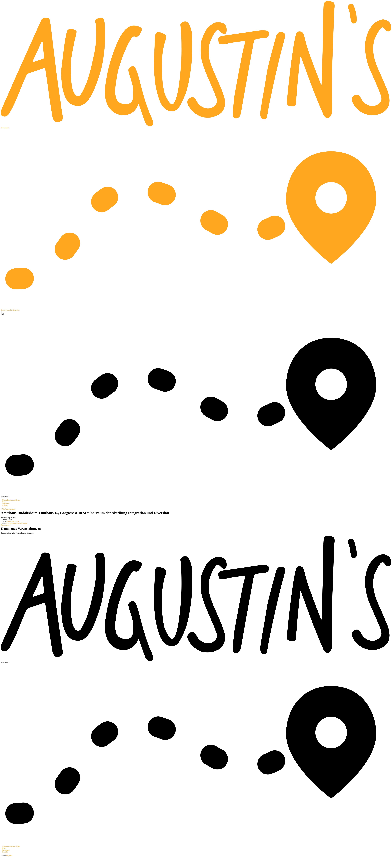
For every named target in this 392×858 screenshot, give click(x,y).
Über (4, 502)
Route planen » (6, 525)
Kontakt (5, 505)
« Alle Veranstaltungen (8, 509)
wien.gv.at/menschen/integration (16, 523)
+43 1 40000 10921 (12, 521)
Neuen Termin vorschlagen (11, 500)
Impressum (5, 504)
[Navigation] (1, 312)
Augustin (9, 855)
